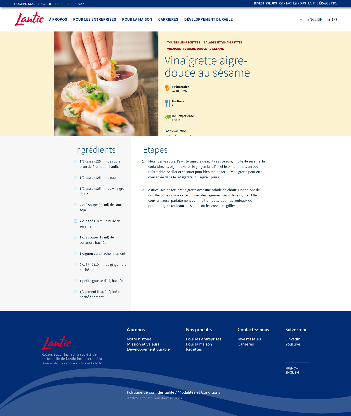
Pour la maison (137, 19)
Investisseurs (265, 3)
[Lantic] (29, 19)
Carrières (168, 19)
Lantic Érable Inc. (322, 3)
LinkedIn (292, 339)
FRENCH (291, 368)
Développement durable (208, 19)
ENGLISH (292, 372)
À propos (58, 19)
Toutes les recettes (183, 42)
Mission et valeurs (143, 344)
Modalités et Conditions (199, 392)
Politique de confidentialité (150, 392)
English (315, 19)
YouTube (292, 344)
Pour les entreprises (94, 19)
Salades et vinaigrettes (223, 42)
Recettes (194, 349)
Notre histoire (139, 339)
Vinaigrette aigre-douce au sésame (195, 49)
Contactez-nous (292, 3)
